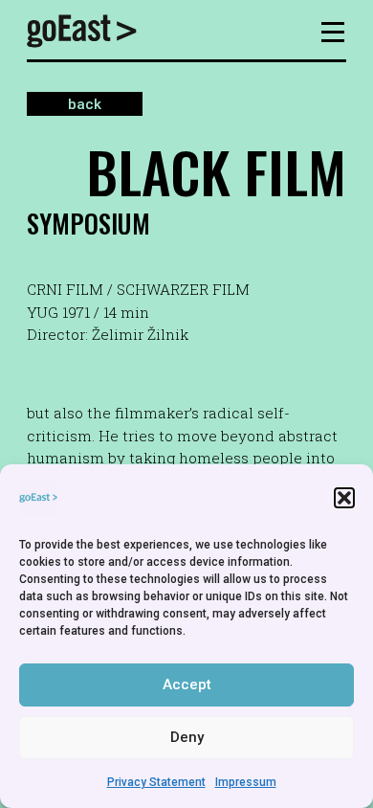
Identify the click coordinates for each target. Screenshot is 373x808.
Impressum (245, 782)
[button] (344, 497)
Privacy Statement (156, 782)
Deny (187, 737)
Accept (187, 684)
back (84, 104)
